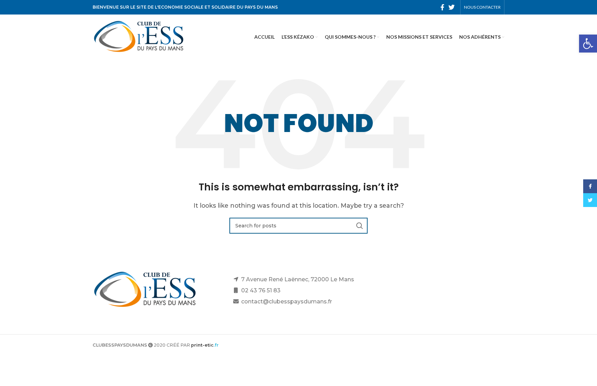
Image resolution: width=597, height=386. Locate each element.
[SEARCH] (360, 226)
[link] (588, 44)
